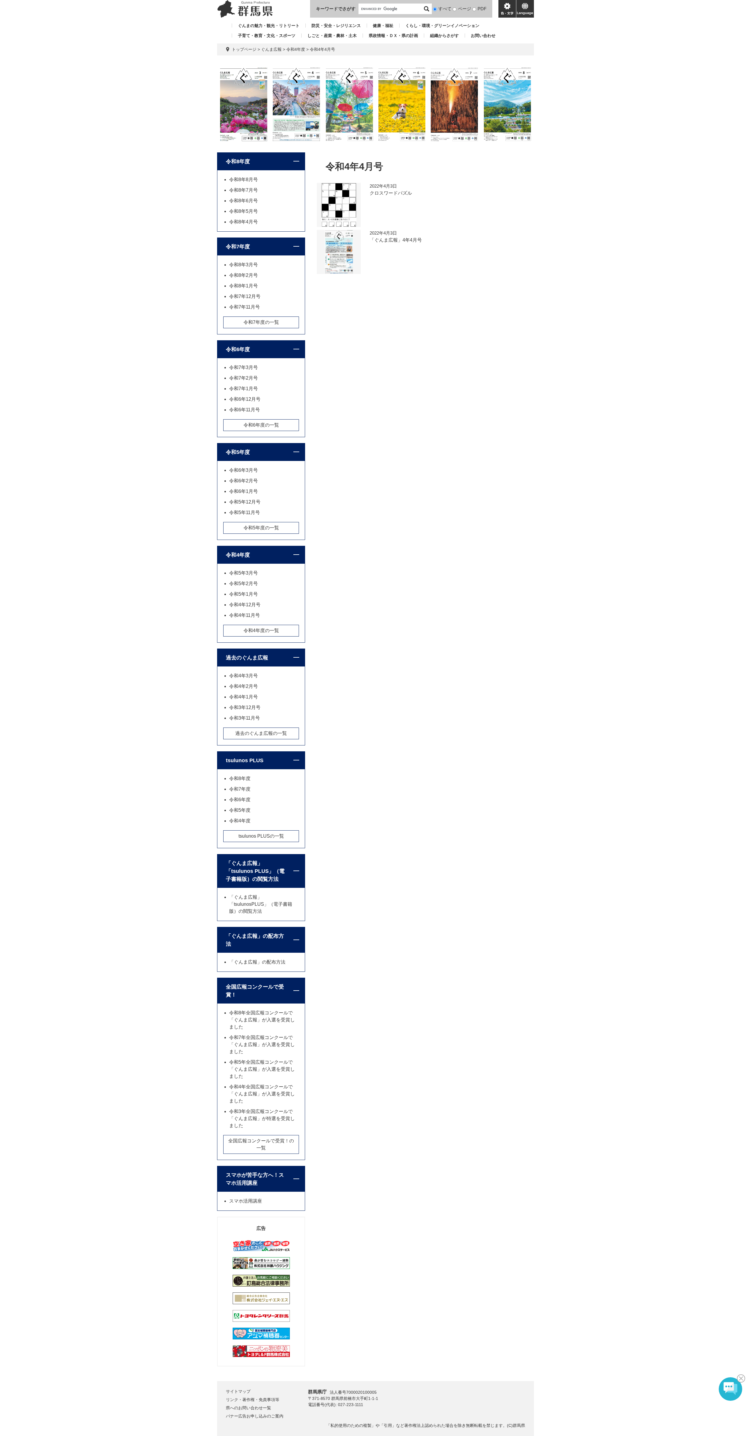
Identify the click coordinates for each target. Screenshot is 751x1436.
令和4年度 (295, 49)
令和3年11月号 (244, 718)
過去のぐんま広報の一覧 (261, 733)
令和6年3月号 (243, 470)
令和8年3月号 (243, 264)
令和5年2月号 (243, 583)
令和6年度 (238, 349)
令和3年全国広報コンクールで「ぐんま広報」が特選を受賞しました (262, 1118)
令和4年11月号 (244, 615)
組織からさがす (444, 35)
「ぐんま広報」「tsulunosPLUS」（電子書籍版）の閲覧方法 (260, 904)
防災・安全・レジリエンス (336, 25)
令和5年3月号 (243, 572)
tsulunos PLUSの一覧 (261, 836)
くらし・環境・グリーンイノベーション (442, 25)
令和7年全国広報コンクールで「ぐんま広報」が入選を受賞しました (262, 1044)
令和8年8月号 (243, 179)
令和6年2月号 (243, 480)
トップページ (244, 49)
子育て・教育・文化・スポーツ (266, 35)
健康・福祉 (383, 25)
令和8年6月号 (243, 200)
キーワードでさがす (336, 8)
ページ (464, 8)
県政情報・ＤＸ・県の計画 (393, 35)
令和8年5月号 (243, 211)
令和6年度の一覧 (261, 424)
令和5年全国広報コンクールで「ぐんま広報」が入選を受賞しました (262, 1069)
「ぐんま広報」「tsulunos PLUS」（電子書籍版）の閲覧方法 (255, 871)
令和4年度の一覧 (261, 630)
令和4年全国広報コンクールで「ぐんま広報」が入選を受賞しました (262, 1093)
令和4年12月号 (245, 604)
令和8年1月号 (243, 285)
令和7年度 (238, 247)
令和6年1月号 (243, 491)
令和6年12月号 (245, 399)
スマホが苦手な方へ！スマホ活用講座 (255, 1179)
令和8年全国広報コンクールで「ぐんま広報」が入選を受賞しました (262, 1019)
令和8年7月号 (243, 190)
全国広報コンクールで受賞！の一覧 (261, 1144)
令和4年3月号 (243, 675)
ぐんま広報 (271, 49)
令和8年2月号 (243, 275)
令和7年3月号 (243, 367)
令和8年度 (238, 161)
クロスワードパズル (391, 193)
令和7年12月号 (245, 296)
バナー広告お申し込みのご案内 (254, 1416)
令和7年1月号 (243, 388)
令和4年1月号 (243, 696)
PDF (482, 8)
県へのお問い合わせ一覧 (248, 1407)
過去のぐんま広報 (247, 658)
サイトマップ (238, 1391)
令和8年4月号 (243, 221)
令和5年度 (238, 452)
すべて (444, 8)
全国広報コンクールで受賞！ (255, 991)
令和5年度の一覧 (261, 527)
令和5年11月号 (244, 512)
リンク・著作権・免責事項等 (252, 1399)
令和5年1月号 (243, 594)
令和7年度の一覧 (261, 322)
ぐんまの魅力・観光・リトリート (269, 25)
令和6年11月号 (244, 409)
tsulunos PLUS (244, 760)
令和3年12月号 (245, 707)
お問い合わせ (483, 35)
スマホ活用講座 (245, 1200)
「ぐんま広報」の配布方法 (255, 940)
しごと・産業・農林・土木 (332, 35)
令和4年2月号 (243, 686)
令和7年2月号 (243, 378)
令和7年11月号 (244, 306)
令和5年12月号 (245, 501)
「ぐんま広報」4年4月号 (396, 240)
